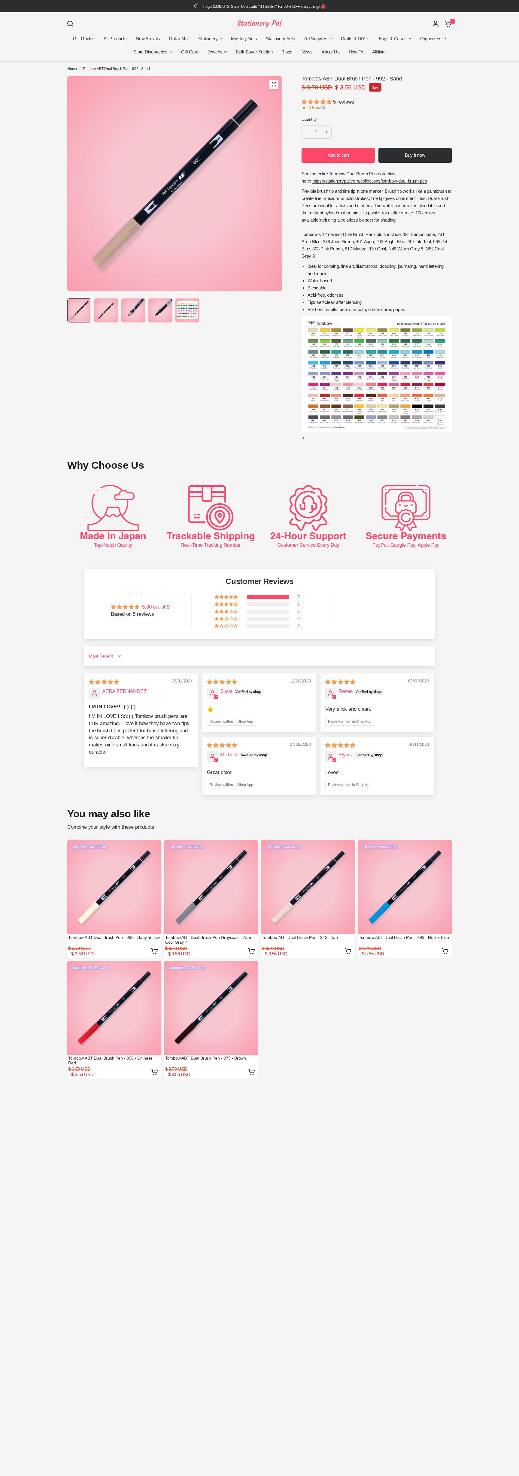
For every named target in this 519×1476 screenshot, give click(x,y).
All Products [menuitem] (115, 38)
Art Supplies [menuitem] (315, 38)
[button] (317, 102)
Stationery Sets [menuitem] (280, 38)
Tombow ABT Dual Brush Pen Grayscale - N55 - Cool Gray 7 (209, 940)
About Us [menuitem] (331, 51)
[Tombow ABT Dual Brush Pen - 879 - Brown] (211, 1008)
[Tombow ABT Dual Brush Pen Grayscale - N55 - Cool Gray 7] (211, 887)
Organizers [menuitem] (431, 38)
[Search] (71, 24)
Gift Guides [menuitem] (84, 38)
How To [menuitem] (356, 51)
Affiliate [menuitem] (379, 51)
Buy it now (415, 155)
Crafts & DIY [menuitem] (353, 38)
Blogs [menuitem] (286, 51)
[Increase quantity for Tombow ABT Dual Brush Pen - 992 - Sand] (326, 132)
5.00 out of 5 (155, 607)
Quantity (309, 119)
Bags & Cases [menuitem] (393, 38)
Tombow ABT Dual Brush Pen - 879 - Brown (205, 1058)
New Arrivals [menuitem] (148, 38)
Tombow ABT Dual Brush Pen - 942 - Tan (300, 937)
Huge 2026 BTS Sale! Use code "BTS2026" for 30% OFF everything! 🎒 (264, 6)
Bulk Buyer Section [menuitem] (254, 51)
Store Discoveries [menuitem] (150, 51)
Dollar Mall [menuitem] (179, 38)
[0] (447, 23)
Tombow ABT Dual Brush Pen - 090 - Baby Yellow (113, 937)
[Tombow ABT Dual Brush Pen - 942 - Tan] (308, 887)
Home (72, 69)
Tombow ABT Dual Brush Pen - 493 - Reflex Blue (404, 937)
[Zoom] (273, 84)
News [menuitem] (307, 51)
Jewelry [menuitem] (215, 51)
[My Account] (436, 23)
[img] (104, 682)
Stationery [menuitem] (207, 38)
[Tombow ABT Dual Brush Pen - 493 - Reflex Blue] (405, 887)
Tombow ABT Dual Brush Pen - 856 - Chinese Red (110, 1060)
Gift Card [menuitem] (189, 51)
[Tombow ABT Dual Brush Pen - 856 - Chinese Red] (114, 1008)
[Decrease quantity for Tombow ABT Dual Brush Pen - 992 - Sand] (306, 132)
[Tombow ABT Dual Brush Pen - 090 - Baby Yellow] (114, 887)
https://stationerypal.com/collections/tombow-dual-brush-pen (369, 180)
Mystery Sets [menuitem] (244, 38)
